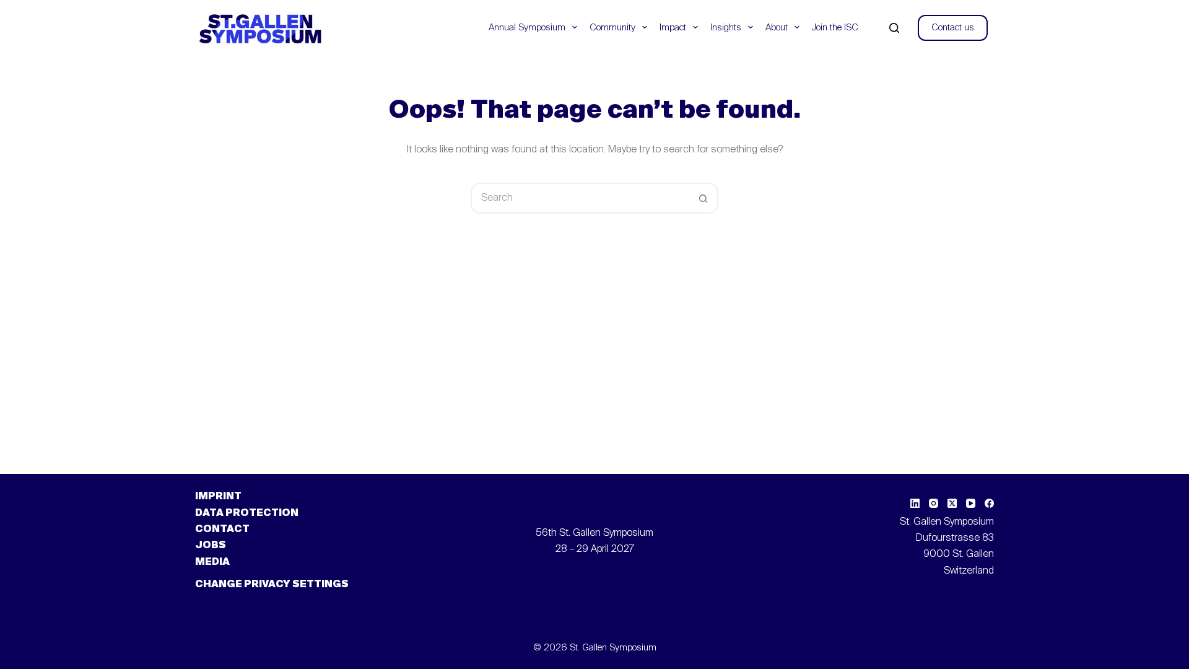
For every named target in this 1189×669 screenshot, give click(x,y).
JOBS (210, 546)
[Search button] (703, 198)
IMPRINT (218, 497)
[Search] (894, 28)
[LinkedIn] (915, 503)
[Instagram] (933, 503)
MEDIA (212, 562)
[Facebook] (989, 503)
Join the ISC (835, 27)
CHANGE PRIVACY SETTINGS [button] (272, 585)
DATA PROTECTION (246, 513)
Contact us (952, 27)
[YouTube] (970, 503)
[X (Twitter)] (952, 503)
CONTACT (222, 530)
